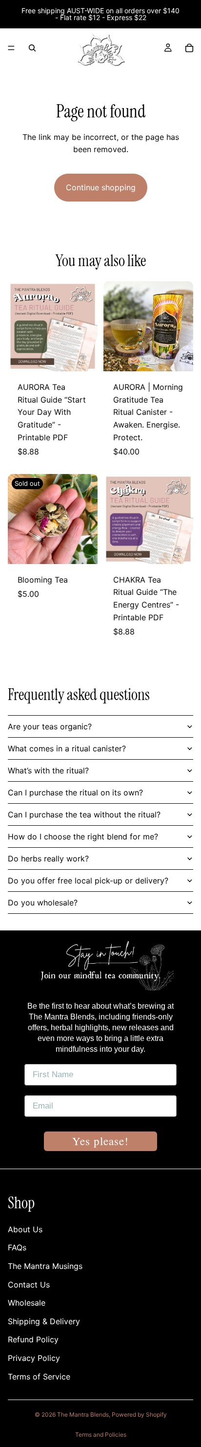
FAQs (17, 1247)
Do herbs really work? (48, 858)
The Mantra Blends (83, 1414)
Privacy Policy (34, 1358)
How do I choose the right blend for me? (83, 836)
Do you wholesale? (43, 902)
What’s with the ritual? (48, 770)
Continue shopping (101, 187)
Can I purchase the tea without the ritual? (84, 814)
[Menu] (11, 48)
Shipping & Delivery (44, 1321)
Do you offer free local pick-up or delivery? (88, 880)
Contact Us (29, 1284)
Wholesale (26, 1303)
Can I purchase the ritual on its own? (75, 792)
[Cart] (189, 48)
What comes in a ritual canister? (67, 748)
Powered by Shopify (139, 1414)
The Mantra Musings (45, 1266)
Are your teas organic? (50, 726)
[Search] (32, 48)
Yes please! (100, 1140)
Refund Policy (33, 1339)
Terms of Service (39, 1376)
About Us (25, 1229)
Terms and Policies (100, 1434)
